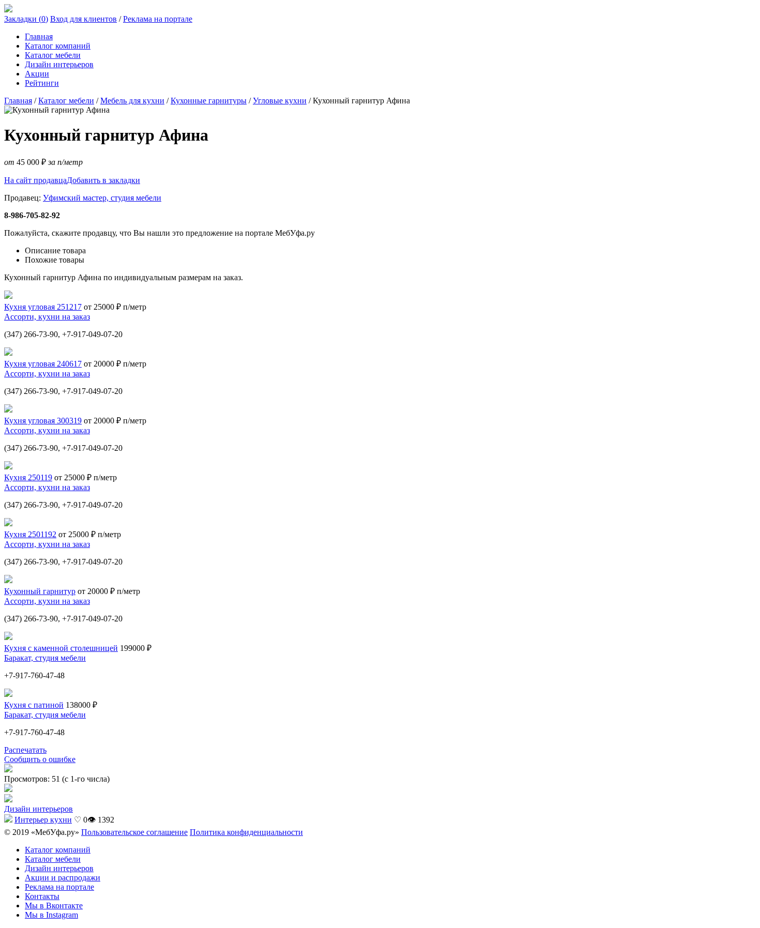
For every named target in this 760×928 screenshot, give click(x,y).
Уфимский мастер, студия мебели (102, 197)
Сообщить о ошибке (39, 759)
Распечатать (25, 750)
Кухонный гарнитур (39, 591)
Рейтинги (42, 83)
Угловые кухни (280, 100)
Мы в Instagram (51, 914)
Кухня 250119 (28, 477)
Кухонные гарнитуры (209, 100)
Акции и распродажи (62, 877)
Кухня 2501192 (30, 534)
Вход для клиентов (83, 18)
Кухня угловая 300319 (43, 420)
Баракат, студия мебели (45, 657)
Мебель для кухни (132, 100)
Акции (37, 73)
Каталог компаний (57, 45)
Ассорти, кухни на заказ (47, 316)
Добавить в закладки (103, 180)
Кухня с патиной (34, 705)
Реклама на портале (157, 18)
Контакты (42, 896)
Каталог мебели (53, 55)
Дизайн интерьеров (59, 64)
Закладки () (26, 18)
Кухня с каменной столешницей (61, 648)
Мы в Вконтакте (54, 905)
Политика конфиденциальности (246, 832)
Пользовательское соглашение (134, 832)
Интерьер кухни (43, 819)
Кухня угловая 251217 (43, 306)
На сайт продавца (35, 180)
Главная (39, 36)
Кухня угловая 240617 (43, 363)
